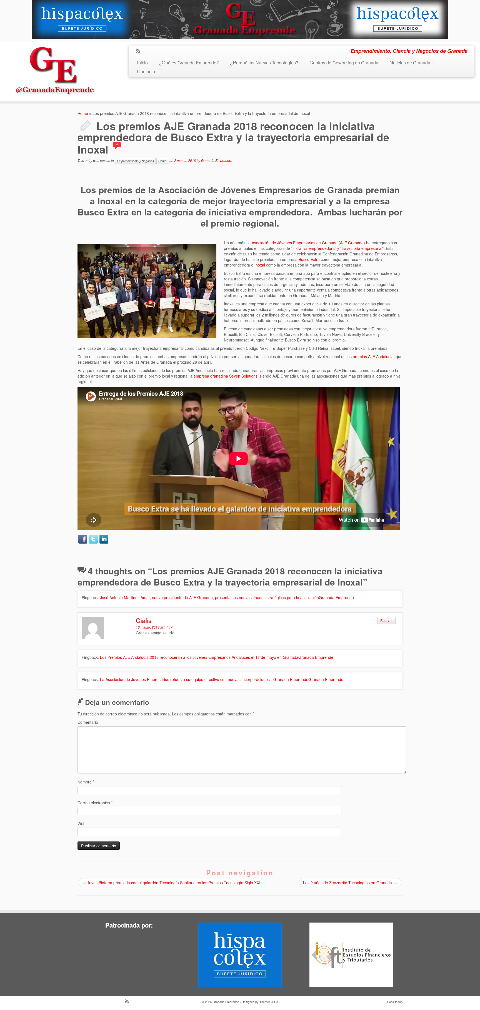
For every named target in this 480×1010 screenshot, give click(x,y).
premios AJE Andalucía (373, 356)
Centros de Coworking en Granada (343, 62)
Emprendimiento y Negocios (135, 161)
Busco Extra (309, 259)
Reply (384, 620)
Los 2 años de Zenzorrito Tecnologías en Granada (350, 882)
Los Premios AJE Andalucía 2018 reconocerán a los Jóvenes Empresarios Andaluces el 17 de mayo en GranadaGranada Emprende (216, 657)
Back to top (394, 1001)
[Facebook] (82, 539)
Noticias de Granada (410, 62)
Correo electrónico (95, 802)
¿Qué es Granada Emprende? (189, 62)
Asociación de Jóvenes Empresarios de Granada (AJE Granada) (308, 242)
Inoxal (259, 265)
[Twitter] (93, 539)
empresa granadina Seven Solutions (226, 376)
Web (82, 823)
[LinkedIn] (103, 539)
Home (83, 113)
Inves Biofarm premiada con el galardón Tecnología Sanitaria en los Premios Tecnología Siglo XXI (171, 882)
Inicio (142, 62)
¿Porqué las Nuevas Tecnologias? (264, 62)
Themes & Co (268, 1001)
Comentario (88, 722)
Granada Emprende (216, 160)
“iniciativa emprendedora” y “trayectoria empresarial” (337, 248)
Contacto (146, 71)
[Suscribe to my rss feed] (140, 51)
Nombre (86, 782)
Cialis (144, 620)
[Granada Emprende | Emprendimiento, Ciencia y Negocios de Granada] (55, 69)
